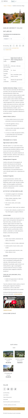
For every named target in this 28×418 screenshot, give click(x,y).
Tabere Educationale (7, 397)
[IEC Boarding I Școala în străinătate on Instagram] (12, 389)
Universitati (5, 399)
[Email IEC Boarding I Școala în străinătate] (15, 389)
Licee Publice (5, 395)
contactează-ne (18, 294)
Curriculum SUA (15, 48)
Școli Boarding (6, 392)
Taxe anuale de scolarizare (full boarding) (11, 35)
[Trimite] (23, 46)
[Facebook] (13, 46)
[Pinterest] (16, 46)
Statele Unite (8, 49)
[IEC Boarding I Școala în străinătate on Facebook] (5, 389)
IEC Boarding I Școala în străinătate (13, 413)
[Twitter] (10, 46)
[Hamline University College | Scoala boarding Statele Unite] (14, 16)
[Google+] (20, 46)
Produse (9, 5)
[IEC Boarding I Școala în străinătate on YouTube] (8, 389)
